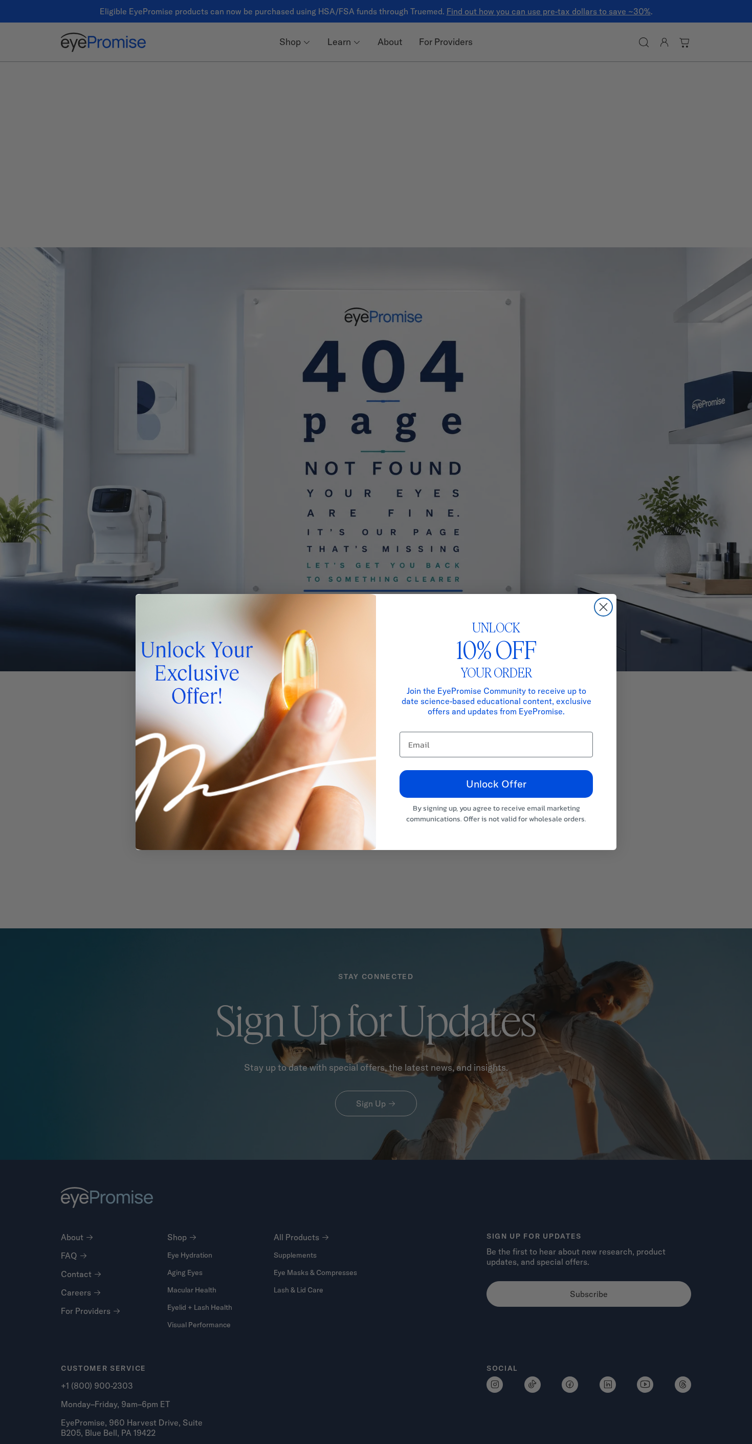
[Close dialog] (603, 607)
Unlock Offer (496, 783)
